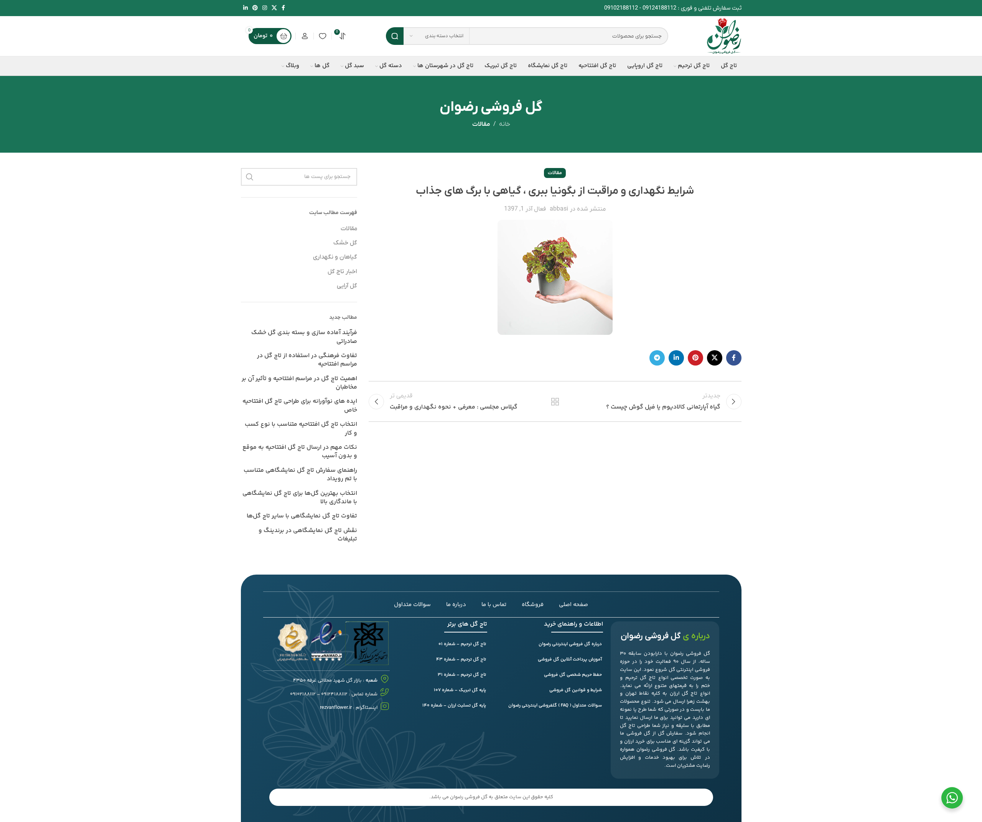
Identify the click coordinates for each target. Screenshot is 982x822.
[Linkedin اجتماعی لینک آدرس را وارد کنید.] (245, 8)
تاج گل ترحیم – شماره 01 (462, 644)
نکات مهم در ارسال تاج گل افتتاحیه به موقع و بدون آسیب (299, 452)
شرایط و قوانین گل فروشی (575, 690)
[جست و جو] (395, 36)
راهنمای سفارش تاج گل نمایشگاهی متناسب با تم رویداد (300, 475)
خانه (504, 124)
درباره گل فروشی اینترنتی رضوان (570, 644)
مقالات (481, 124)
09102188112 (621, 8)
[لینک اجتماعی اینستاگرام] (264, 8)
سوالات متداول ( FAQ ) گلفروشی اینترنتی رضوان (555, 705)
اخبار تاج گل (342, 271)
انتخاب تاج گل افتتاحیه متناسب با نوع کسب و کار (301, 429)
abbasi (559, 209)
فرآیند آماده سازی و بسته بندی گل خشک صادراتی (304, 337)
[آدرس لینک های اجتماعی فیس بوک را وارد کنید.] (283, 8)
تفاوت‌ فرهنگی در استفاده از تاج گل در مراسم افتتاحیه (307, 360)
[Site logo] (724, 36)
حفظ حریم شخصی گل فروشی (573, 675)
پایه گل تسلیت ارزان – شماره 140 (454, 705)
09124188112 (659, 8)
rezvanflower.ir (336, 707)
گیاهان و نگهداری (335, 257)
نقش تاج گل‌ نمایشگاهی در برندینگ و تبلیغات (308, 535)
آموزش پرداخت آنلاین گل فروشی (570, 659)
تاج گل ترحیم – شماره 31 (462, 675)
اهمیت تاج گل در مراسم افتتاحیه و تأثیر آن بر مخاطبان (299, 383)
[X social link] (274, 8)
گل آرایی (347, 286)
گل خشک (345, 243)
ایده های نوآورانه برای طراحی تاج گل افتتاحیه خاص (299, 406)
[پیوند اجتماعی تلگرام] (657, 358)
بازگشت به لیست (555, 401)
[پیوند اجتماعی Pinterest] (255, 8)
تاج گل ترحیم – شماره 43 (461, 659)
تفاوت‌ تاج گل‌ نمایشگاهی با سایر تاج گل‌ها (302, 516)
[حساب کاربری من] (304, 36)
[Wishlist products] (322, 36)
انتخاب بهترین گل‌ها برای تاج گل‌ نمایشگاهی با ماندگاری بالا (299, 498)
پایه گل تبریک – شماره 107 (460, 690)
